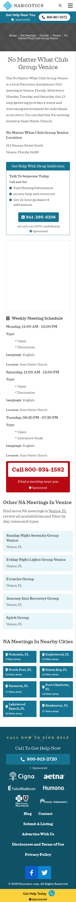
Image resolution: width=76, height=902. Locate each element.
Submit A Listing (38, 824)
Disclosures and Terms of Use (38, 844)
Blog (28, 813)
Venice (56, 35)
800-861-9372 (57, 17)
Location (12, 364)
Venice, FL (57, 511)
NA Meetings (28, 35)
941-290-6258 (40, 217)
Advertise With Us (38, 834)
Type (10, 334)
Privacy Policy (38, 854)
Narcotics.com (29, 884)
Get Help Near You (20, 15)
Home (13, 35)
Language (13, 355)
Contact (45, 813)
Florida (44, 35)
